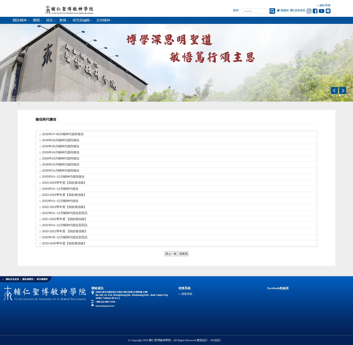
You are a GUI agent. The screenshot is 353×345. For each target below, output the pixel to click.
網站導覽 (325, 5)
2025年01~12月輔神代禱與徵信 (63, 176)
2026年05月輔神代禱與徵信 (60, 146)
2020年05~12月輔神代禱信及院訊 (64, 237)
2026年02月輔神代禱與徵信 (60, 164)
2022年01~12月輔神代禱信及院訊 (64, 213)
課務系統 (299, 10)
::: (317, 5)
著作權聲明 (42, 279)
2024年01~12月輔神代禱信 (60, 188)
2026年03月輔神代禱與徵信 (60, 158)
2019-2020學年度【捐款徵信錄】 (64, 243)
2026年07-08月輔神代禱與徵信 (63, 134)
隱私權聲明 (27, 279)
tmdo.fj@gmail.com (105, 306)
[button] (334, 90)
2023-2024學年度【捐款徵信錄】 (64, 194)
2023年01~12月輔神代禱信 (60, 201)
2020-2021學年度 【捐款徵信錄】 (64, 231)
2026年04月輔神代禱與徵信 (60, 152)
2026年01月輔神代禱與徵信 (60, 170)
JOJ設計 (215, 340)
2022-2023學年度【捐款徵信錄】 (64, 207)
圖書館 (284, 10)
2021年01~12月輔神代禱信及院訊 (64, 225)
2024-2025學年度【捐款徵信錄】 (64, 182)
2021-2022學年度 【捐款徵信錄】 (64, 219)
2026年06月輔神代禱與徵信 (60, 140)
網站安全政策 (12, 279)
